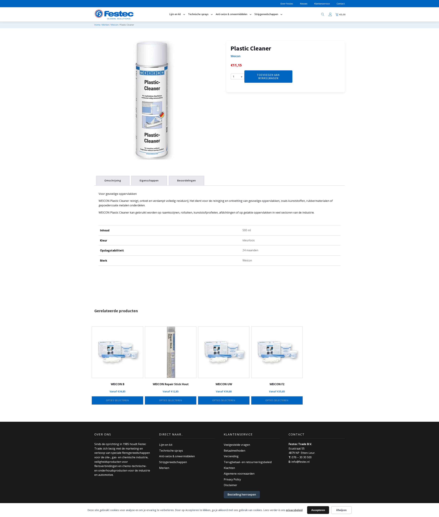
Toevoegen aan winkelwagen (268, 76)
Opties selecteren (117, 400)
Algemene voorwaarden (239, 473)
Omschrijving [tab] (112, 180)
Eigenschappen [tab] (149, 180)
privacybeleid (294, 510)
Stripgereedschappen (173, 462)
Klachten (229, 468)
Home (97, 24)
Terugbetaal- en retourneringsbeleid (248, 462)
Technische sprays (171, 450)
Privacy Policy (232, 479)
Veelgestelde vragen (237, 445)
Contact (341, 3)
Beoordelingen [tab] (186, 180)
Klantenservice (322, 3)
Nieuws (303, 3)
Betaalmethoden (234, 450)
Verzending (231, 456)
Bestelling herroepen (242, 494)
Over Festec (286, 3)
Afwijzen (341, 510)
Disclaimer (230, 485)
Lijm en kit (165, 445)
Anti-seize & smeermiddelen (177, 456)
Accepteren (318, 510)
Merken (105, 24)
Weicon (114, 24)
